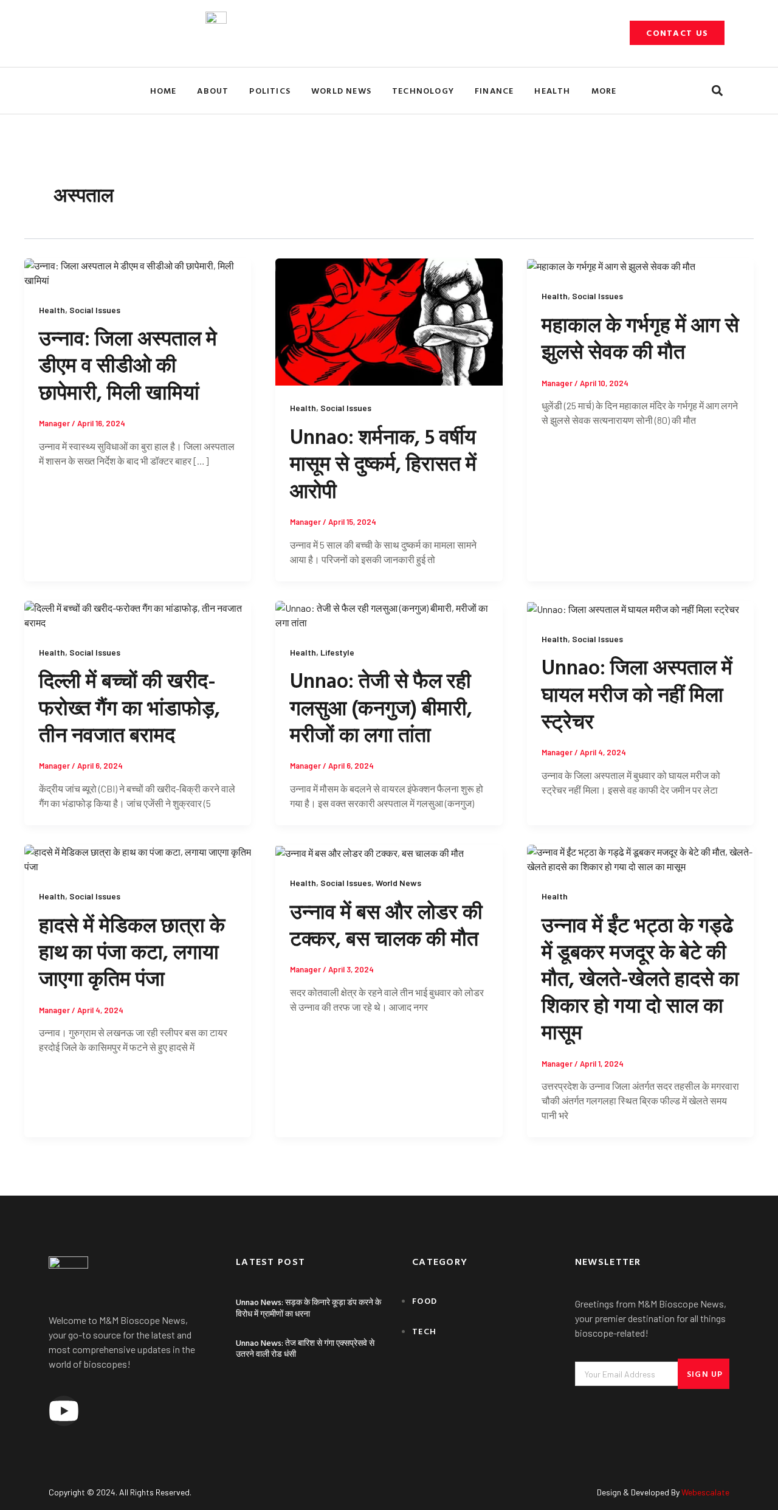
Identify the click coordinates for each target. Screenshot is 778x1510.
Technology (423, 90)
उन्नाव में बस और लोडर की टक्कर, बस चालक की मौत (386, 925)
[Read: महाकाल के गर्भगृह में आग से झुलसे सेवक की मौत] (611, 265)
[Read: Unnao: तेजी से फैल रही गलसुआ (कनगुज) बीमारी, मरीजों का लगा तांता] (388, 614)
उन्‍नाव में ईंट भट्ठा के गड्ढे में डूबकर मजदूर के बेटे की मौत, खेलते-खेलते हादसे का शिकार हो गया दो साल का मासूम (640, 978)
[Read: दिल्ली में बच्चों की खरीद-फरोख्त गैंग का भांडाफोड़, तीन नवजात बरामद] (137, 614)
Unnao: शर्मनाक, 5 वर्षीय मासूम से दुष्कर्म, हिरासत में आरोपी (383, 463)
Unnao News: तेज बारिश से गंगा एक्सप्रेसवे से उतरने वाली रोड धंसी (305, 1348)
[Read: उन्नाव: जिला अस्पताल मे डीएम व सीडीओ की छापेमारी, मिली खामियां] (137, 271)
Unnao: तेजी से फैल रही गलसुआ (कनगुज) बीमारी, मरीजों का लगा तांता (381, 707)
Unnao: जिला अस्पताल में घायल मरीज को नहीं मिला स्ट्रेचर (637, 693)
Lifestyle (337, 652)
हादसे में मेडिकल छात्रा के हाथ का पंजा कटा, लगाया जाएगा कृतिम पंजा (132, 951)
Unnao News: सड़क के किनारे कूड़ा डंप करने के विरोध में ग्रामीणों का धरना (308, 1307)
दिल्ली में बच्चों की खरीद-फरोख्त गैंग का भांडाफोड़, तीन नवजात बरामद (129, 707)
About (213, 90)
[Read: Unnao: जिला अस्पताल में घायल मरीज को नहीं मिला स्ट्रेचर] (633, 608)
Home (163, 90)
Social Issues (94, 310)
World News (341, 90)
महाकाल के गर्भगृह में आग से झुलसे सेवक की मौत (640, 338)
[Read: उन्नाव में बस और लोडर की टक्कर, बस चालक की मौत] (369, 851)
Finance (494, 90)
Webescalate (705, 1492)
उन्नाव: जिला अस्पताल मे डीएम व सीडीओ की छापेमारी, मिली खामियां (128, 364)
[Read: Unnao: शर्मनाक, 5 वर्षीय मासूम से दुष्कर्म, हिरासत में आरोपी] (388, 321)
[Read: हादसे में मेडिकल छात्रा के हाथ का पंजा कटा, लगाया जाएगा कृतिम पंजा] (137, 858)
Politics (270, 90)
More (604, 90)
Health (552, 90)
